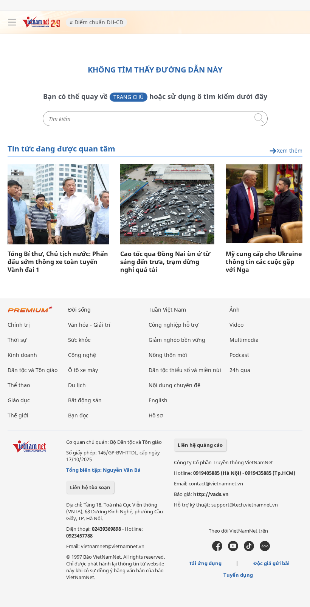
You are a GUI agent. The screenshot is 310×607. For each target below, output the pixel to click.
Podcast (239, 354)
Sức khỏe (79, 339)
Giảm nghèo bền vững (177, 339)
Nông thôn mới (168, 354)
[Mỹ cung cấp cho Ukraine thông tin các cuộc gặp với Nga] (264, 204)
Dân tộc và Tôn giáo (32, 370)
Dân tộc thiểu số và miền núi (185, 370)
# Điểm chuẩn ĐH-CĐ (96, 22)
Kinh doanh (22, 354)
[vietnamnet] (41, 25)
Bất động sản (85, 400)
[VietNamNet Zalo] (265, 549)
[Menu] (12, 22)
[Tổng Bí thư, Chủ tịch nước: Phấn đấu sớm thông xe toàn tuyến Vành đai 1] (58, 204)
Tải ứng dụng (205, 563)
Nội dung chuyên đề (174, 385)
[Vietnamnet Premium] (30, 313)
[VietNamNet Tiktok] (249, 549)
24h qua (239, 370)
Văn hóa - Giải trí (89, 324)
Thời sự (17, 339)
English (158, 400)
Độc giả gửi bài (271, 563)
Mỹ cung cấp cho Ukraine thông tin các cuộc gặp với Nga (264, 262)
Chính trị (19, 324)
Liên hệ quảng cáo (200, 445)
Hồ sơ (156, 415)
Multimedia (244, 339)
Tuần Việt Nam (167, 309)
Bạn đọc (78, 415)
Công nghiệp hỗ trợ (173, 324)
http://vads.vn (211, 494)
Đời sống (79, 309)
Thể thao (19, 385)
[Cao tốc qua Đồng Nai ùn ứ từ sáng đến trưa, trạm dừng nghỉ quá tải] (167, 204)
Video (236, 324)
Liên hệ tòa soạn (90, 487)
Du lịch (77, 385)
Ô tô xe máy (83, 370)
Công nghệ (82, 354)
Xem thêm (289, 151)
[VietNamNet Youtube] (233, 549)
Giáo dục (19, 400)
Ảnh (234, 309)
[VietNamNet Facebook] (217, 549)
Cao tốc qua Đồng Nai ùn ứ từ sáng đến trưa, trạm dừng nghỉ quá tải (165, 262)
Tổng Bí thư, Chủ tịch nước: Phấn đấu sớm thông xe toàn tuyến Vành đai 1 (58, 262)
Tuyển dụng (238, 574)
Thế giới (18, 415)
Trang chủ (128, 96)
